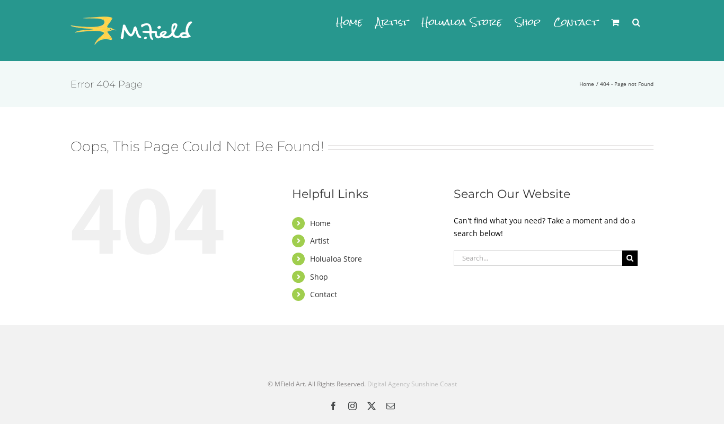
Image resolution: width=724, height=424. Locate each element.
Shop (319, 277)
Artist (319, 241)
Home (320, 223)
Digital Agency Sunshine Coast (412, 383)
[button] (636, 22)
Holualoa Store (336, 259)
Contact (323, 294)
